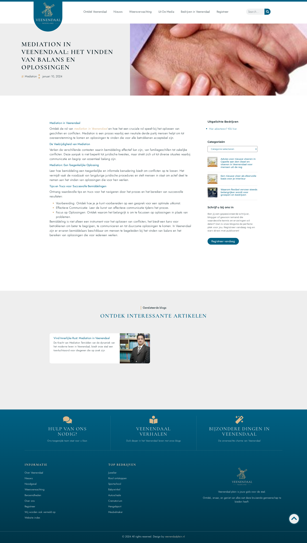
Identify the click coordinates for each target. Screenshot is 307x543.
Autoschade (114, 495)
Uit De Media (166, 12)
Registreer (223, 12)
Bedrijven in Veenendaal (195, 12)
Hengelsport (114, 506)
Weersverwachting (140, 12)
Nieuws (118, 12)
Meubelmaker (115, 512)
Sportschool (114, 484)
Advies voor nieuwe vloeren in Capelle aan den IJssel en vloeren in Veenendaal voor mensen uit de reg (238, 163)
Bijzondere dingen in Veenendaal (239, 431)
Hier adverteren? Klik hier (223, 129)
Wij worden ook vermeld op (40, 512)
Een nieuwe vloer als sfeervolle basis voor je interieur (238, 177)
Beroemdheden (33, 495)
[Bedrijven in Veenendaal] (153, 420)
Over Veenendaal (34, 472)
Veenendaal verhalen (153, 431)
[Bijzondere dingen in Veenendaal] (239, 420)
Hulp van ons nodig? (67, 431)
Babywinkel (114, 489)
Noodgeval (31, 484)
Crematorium (115, 501)
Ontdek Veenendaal (95, 12)
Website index (32, 517)
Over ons (30, 501)
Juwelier (112, 472)
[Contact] (67, 420)
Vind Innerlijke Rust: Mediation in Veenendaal (82, 338)
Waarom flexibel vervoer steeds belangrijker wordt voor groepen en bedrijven (239, 192)
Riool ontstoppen (117, 478)
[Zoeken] (267, 12)
